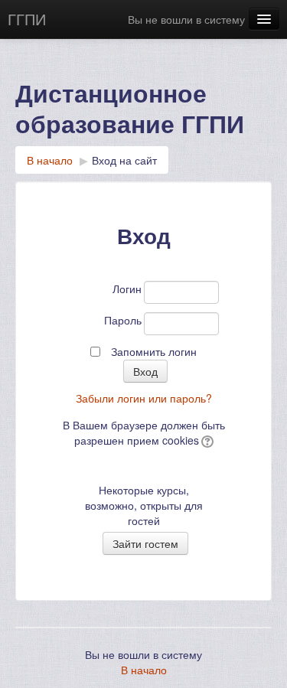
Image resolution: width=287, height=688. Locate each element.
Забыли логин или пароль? (144, 398)
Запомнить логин (154, 351)
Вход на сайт (124, 160)
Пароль (123, 320)
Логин (127, 288)
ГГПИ (27, 19)
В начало (50, 160)
